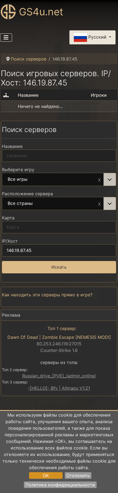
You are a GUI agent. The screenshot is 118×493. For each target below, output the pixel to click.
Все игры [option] (17, 179)
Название (12, 146)
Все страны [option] (20, 203)
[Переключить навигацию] (6, 37)
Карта (8, 217)
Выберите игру (18, 169)
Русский (97, 37)
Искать (59, 267)
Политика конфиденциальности (60, 485)
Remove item (99, 179)
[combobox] (59, 179)
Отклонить (78, 475)
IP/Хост (10, 241)
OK (46, 475)
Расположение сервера (27, 193)
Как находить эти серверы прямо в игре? (47, 294)
